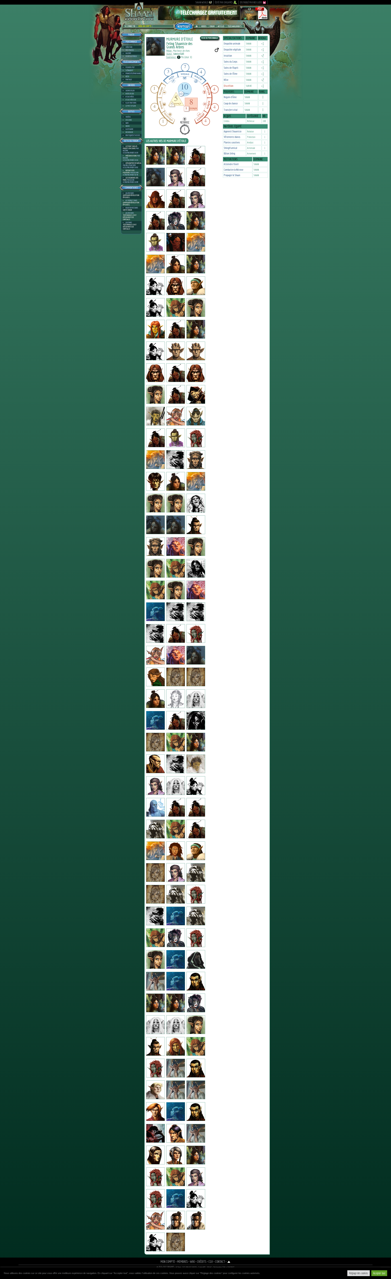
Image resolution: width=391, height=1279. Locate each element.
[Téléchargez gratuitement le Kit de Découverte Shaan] (213, 19)
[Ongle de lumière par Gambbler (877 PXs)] (155, 481)
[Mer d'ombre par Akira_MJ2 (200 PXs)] (195, 698)
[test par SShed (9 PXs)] (195, 524)
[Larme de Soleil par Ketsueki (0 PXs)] (195, 329)
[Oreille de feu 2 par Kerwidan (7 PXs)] (155, 916)
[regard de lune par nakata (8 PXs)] (175, 481)
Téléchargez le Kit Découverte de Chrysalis (130, 217)
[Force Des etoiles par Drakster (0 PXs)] (155, 438)
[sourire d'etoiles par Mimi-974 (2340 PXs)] (155, 285)
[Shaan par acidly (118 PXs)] (175, 742)
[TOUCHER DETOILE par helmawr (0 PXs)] (175, 416)
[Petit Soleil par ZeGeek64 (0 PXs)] (155, 1220)
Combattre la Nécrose (233, 169)
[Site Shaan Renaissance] (139, 20)
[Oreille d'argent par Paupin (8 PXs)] (175, 916)
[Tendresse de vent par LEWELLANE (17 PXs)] (155, 1242)
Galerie (128, 53)
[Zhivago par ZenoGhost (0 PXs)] (195, 1198)
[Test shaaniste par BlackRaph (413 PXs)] (155, 242)
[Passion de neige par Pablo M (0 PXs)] (195, 1133)
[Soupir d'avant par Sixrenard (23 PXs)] (195, 1046)
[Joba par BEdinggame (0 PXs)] (195, 481)
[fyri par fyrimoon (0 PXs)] (155, 785)
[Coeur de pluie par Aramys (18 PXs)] (175, 1090)
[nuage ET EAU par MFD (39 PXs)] (175, 1046)
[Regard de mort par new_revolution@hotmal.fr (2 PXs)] (195, 937)
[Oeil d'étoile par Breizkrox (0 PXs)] (195, 568)
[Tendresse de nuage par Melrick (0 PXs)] (175, 1220)
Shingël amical (230, 148)
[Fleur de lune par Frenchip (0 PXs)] (195, 981)
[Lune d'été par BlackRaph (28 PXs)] (155, 546)
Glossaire (129, 129)
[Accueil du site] (197, 26)
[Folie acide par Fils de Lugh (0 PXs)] (175, 438)
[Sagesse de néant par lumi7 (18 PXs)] (175, 1024)
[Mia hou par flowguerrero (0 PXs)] (155, 416)
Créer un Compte (144, 26)
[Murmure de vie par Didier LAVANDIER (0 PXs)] (175, 894)
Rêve (226, 79)
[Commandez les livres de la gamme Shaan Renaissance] (183, 26)
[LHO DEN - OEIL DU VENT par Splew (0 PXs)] (175, 198)
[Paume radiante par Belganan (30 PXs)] (175, 1198)
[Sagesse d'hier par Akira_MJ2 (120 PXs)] (175, 698)
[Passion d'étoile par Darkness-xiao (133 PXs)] (195, 1176)
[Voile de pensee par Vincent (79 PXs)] (175, 633)
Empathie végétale (232, 49)
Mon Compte (168, 1261)
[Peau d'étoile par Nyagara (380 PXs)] (195, 1003)
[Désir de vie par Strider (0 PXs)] (195, 829)
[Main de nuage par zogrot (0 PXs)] (195, 785)
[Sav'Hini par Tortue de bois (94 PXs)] (155, 677)
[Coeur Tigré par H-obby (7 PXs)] (155, 937)
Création (129, 47)
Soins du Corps (230, 61)
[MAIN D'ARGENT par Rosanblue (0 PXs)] (155, 1046)
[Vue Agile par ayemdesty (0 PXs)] (155, 590)
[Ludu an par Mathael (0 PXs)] (155, 829)
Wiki (127, 123)
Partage (129, 79)
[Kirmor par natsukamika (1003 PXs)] (155, 459)
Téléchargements (234, 26)
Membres (182, 1261)
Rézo (127, 76)
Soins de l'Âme (230, 73)
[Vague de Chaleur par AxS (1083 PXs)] (195, 894)
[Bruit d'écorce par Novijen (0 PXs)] (155, 177)
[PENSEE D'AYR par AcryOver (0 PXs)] (155, 1111)
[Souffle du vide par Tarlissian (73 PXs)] (175, 720)
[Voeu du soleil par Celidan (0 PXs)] (175, 1133)
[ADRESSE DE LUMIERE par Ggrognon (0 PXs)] (195, 916)
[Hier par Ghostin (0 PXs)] (175, 242)
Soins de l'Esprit (231, 67)
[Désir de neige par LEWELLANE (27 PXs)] (175, 1242)
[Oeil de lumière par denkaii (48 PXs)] (195, 720)
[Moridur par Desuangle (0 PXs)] (175, 655)
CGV (210, 1261)
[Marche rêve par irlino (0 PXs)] (175, 394)
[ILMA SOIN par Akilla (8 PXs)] (155, 1198)
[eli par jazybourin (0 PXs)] (175, 807)
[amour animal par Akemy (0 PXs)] (175, 1176)
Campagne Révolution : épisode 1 (131, 196)
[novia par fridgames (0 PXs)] (155, 655)
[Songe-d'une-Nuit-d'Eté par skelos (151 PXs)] (155, 307)
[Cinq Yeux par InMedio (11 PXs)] (175, 459)
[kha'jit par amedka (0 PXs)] (155, 894)
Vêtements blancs (232, 137)
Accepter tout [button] (379, 1273)
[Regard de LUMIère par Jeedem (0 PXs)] (195, 372)
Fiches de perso (131, 56)
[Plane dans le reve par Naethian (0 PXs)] (155, 872)
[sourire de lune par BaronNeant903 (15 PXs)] (175, 677)
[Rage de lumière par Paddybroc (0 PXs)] (155, 698)
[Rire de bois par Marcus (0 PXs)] (175, 546)
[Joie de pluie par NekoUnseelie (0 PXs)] (175, 220)
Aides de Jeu (130, 93)
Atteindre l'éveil (231, 164)
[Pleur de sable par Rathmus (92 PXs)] (195, 1068)
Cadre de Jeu (130, 90)
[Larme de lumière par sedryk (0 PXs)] (195, 850)
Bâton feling (229, 153)
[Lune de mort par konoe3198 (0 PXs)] (175, 590)
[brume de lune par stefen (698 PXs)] (195, 394)
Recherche (129, 132)
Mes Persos (130, 50)
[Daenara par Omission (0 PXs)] (155, 568)
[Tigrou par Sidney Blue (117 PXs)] (195, 1090)
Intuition (228, 55)
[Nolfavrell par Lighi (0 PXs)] (195, 459)
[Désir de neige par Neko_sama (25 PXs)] (175, 937)
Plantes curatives (232, 142)
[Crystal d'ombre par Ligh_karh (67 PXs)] (155, 1133)
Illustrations (131, 103)
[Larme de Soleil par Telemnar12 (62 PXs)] (175, 155)
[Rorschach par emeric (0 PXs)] (195, 503)
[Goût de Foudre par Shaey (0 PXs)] (195, 285)
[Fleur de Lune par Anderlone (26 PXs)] (155, 981)
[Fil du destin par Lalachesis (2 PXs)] (155, 720)
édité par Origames (224, 2)
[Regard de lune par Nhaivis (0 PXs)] (175, 764)
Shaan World (201, 2)
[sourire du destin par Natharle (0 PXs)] (155, 742)
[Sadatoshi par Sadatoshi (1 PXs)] (155, 220)
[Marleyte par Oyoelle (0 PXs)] (155, 1176)
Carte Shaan (127, 210)
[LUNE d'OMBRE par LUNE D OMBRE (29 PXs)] (175, 372)
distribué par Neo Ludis (251, 2)
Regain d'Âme (230, 97)
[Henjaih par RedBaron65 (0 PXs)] (195, 611)
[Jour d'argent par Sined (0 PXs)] (155, 372)
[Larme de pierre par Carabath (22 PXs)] (195, 742)
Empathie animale (232, 43)
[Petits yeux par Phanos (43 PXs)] (155, 198)
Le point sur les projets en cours (130, 147)
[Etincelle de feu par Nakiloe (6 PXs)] (175, 872)
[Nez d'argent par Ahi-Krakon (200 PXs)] (175, 1155)
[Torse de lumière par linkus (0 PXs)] (175, 829)
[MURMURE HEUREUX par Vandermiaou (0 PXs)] (175, 850)
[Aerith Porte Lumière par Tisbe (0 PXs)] (195, 220)
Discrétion (228, 85)
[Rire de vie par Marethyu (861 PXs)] (195, 764)
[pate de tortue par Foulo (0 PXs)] (155, 850)
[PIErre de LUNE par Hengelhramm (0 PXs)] (195, 655)
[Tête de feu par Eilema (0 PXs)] (195, 546)
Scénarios (129, 70)
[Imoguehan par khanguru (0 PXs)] (175, 264)
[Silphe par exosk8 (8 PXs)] (195, 264)
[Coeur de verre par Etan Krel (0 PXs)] (195, 155)
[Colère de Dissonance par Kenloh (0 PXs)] (175, 329)
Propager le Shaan (232, 175)
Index (128, 126)
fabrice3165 (178, 53)
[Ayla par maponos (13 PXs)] (155, 1024)
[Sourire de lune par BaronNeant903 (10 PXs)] (195, 677)
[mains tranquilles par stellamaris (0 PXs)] (155, 264)
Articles (221, 26)
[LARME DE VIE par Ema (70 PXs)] (195, 1024)
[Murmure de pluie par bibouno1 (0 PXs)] (195, 1111)
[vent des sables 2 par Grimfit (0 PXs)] (155, 1090)
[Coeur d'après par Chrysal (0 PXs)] (155, 329)
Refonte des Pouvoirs (128, 171)
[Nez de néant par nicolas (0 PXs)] (175, 524)
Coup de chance (231, 103)
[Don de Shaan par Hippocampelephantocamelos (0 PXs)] (195, 807)
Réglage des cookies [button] (358, 1273)
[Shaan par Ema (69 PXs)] (155, 959)
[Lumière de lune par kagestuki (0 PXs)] (195, 198)
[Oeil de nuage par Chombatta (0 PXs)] (155, 394)
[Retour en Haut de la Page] (229, 1261)
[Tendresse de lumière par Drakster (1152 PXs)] (195, 416)
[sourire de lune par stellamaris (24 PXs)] (175, 1003)
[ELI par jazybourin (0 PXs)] (155, 807)
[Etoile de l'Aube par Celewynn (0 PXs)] (155, 351)
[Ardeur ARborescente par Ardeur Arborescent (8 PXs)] (155, 764)
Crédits (201, 1261)
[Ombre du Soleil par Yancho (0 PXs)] (155, 503)
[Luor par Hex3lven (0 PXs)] (195, 959)
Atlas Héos (130, 97)
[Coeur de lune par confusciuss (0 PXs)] (175, 307)
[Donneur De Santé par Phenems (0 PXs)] (195, 351)
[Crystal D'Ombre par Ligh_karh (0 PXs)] (175, 959)
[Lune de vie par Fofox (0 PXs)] (175, 785)
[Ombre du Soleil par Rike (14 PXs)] (175, 503)
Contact (220, 1261)
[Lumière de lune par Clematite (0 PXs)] (175, 177)
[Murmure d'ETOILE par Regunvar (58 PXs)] (155, 1003)
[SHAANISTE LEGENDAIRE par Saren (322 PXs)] (175, 1111)
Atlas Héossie (131, 100)
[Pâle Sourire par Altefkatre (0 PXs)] (175, 981)
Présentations (131, 156)
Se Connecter (129, 26)
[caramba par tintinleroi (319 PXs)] (195, 872)
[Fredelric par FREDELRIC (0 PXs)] (195, 177)
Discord (129, 120)
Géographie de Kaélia (133, 163)
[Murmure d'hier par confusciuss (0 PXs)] (195, 307)
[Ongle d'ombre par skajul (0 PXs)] (175, 351)
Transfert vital (230, 109)
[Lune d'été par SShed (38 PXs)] (155, 524)
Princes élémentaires (133, 73)
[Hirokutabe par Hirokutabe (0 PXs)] (195, 242)
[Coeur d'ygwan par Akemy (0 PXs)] (155, 1155)
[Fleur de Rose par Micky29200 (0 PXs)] (195, 633)
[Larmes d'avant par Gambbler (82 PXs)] (175, 568)
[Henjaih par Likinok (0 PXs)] (155, 633)
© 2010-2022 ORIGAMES (165, 1267)
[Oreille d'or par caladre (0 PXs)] (195, 1155)
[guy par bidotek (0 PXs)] (155, 611)
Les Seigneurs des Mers (130, 179)
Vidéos (203, 26)
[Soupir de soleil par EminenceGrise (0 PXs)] (195, 590)
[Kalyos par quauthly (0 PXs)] (175, 285)
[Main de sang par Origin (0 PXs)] (195, 438)
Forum (212, 26)
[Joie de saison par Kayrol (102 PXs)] (175, 1068)
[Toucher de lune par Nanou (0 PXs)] (155, 1068)
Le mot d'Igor (131, 106)
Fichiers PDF (130, 67)
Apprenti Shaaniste (232, 131)
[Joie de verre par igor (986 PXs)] (155, 155)
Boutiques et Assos (133, 135)
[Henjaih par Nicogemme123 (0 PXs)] (175, 611)
